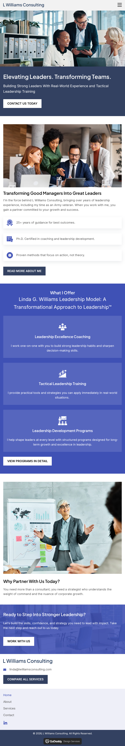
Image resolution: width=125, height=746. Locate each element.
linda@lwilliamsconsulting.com (30, 669)
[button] (5, 723)
